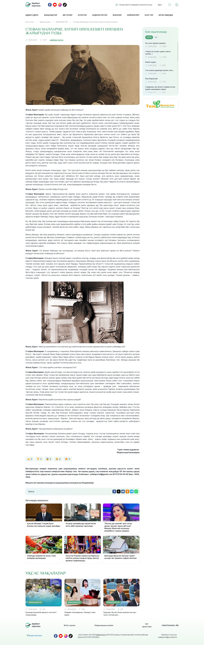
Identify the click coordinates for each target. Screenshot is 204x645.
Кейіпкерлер (133, 15)
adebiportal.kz (56, 40)
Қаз (160, 5)
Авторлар (67, 15)
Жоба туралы (69, 625)
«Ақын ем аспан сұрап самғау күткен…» (158, 52)
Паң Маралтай (151, 79)
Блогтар (149, 15)
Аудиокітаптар (99, 15)
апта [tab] (149, 37)
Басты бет (30, 22)
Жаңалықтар (50, 15)
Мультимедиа (166, 15)
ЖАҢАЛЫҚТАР (62, 22)
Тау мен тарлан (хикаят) (155, 43)
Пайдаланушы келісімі (103, 625)
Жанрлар (117, 15)
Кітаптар (82, 15)
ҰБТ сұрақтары (146, 625)
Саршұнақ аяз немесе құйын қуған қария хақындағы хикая (160, 88)
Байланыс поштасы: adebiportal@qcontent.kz (167, 636)
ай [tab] (156, 37)
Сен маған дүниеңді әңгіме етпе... (159, 70)
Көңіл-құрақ (150, 62)
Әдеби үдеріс (32, 15)
